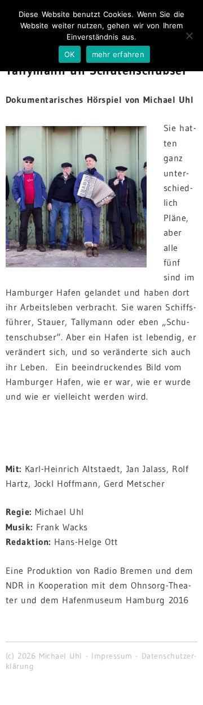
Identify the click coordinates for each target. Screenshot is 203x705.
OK (69, 54)
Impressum (111, 656)
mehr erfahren (118, 54)
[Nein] (189, 35)
